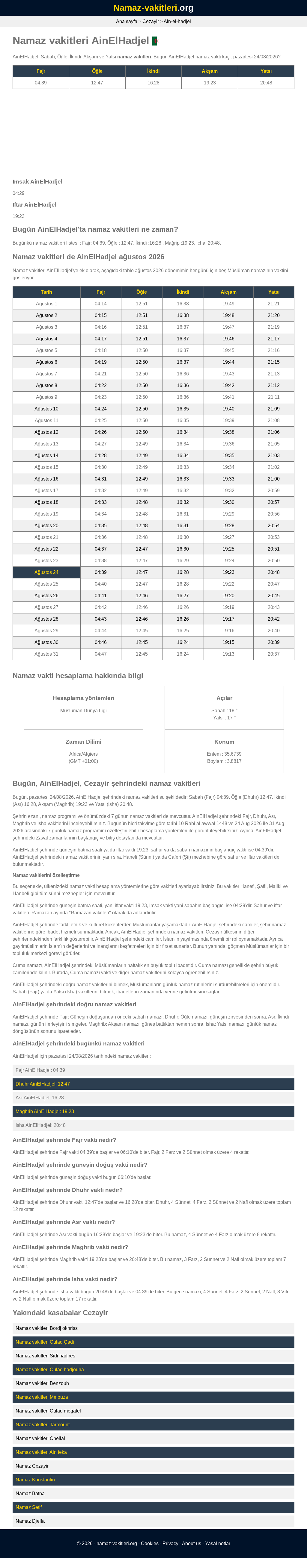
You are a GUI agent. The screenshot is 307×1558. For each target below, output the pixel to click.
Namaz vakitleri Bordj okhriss (47, 1328)
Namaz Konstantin (35, 1479)
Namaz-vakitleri (145, 8)
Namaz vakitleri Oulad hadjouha (50, 1369)
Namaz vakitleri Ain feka (41, 1452)
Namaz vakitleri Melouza (42, 1397)
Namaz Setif (29, 1507)
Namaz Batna (30, 1493)
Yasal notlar (217, 1543)
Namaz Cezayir (32, 1465)
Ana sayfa (126, 21)
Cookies (150, 1543)
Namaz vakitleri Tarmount (43, 1424)
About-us (191, 1543)
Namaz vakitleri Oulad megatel (48, 1410)
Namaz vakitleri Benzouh (42, 1383)
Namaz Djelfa (30, 1521)
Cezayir (150, 21)
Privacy (170, 1543)
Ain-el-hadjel (177, 21)
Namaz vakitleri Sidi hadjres (45, 1355)
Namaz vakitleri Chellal (40, 1438)
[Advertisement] (153, 131)
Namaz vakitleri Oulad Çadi (45, 1342)
